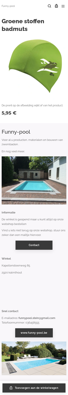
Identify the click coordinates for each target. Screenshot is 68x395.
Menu (63, 6)
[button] (49, 6)
